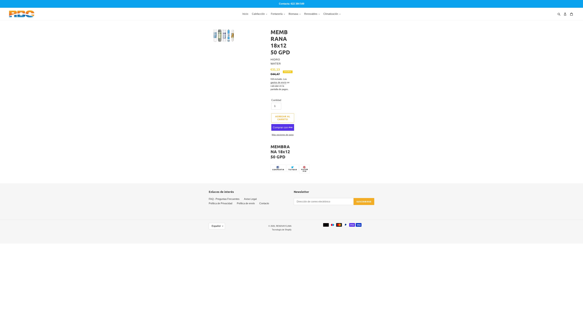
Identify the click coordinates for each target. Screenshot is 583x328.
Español (216, 226)
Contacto (264, 203)
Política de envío (246, 203)
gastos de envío (278, 82)
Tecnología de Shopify (282, 230)
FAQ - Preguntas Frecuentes (224, 199)
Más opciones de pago (283, 134)
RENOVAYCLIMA (284, 226)
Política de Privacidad (220, 203)
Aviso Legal (250, 199)
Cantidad (276, 100)
